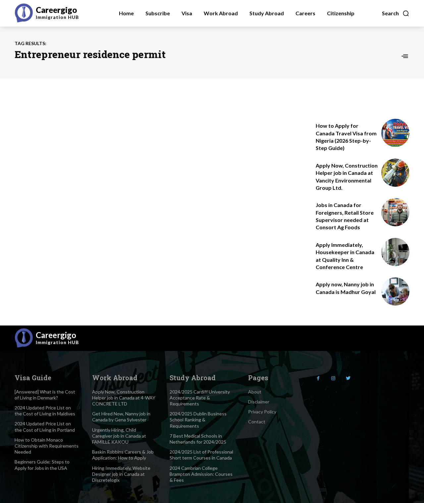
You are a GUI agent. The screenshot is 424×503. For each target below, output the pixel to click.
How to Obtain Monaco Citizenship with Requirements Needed (47, 446)
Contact (256, 421)
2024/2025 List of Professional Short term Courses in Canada (201, 455)
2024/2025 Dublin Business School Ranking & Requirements (198, 419)
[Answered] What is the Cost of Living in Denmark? (45, 394)
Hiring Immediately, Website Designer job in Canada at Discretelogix (121, 474)
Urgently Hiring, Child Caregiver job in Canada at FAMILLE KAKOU (119, 436)
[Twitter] (348, 378)
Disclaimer (258, 401)
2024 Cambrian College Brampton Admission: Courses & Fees (201, 474)
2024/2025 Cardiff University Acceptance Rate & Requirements (200, 397)
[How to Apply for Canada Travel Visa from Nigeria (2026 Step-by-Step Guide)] (395, 133)
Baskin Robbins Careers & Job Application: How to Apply (123, 455)
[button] (395, 13)
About (254, 392)
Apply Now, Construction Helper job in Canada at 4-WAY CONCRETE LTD (123, 397)
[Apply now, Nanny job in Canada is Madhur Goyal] (395, 291)
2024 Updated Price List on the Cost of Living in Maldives (45, 410)
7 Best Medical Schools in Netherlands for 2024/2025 (198, 439)
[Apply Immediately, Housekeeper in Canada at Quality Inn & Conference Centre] (395, 252)
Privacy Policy (262, 411)
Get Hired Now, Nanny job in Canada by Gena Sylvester (121, 416)
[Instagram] (333, 378)
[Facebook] (318, 378)
